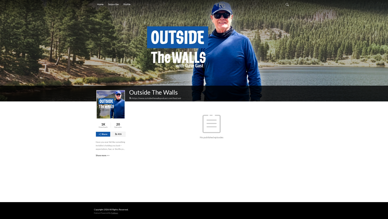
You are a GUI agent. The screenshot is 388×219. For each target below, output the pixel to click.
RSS (120, 134)
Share (104, 134)
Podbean (114, 213)
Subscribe (113, 4)
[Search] (287, 4)
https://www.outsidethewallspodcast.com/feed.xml (156, 98)
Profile (126, 4)
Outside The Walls (153, 92)
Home (100, 4)
